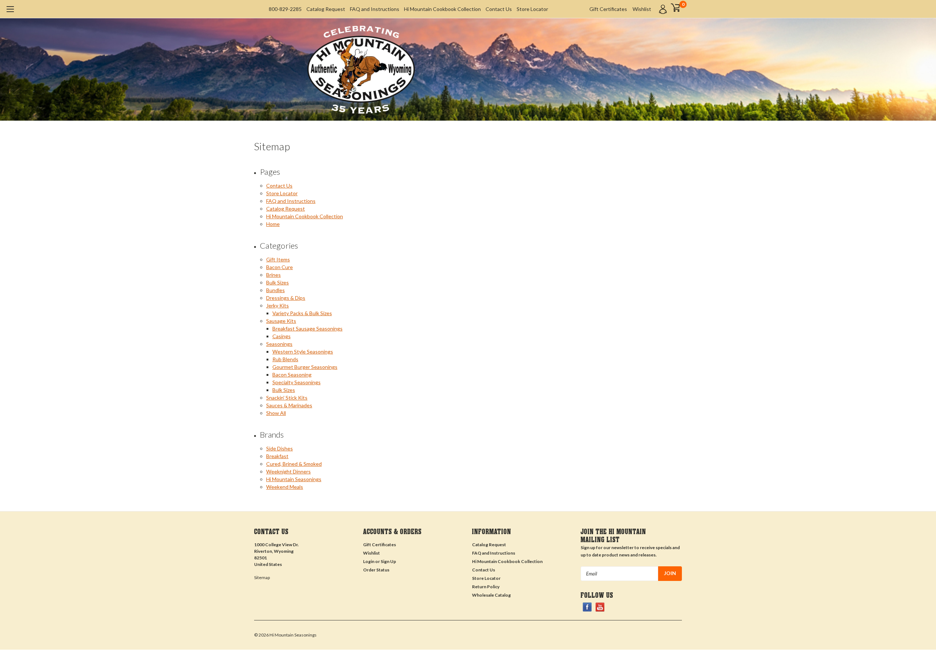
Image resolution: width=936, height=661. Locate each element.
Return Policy (485, 586)
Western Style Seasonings (302, 351)
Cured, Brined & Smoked (294, 464)
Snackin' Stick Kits (286, 397)
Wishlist (642, 9)
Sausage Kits (281, 321)
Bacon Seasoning (292, 374)
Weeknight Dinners (288, 471)
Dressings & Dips (285, 298)
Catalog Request (325, 9)
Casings (281, 336)
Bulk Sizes (277, 282)
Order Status (376, 570)
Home (273, 224)
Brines (273, 275)
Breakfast (277, 456)
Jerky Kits (277, 305)
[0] (675, 7)
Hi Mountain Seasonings (293, 479)
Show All (276, 413)
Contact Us (499, 9)
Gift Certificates (608, 9)
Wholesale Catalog (491, 595)
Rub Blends (285, 359)
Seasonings (279, 344)
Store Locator (532, 9)
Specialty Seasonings (296, 382)
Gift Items (278, 259)
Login (368, 561)
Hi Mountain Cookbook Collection (442, 9)
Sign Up (388, 561)
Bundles (275, 290)
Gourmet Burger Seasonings (304, 367)
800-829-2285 (285, 9)
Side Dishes (279, 448)
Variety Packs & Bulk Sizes (302, 313)
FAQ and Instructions (374, 9)
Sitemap (262, 577)
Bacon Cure (279, 267)
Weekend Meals (284, 487)
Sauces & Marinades (289, 405)
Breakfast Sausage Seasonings (307, 328)
